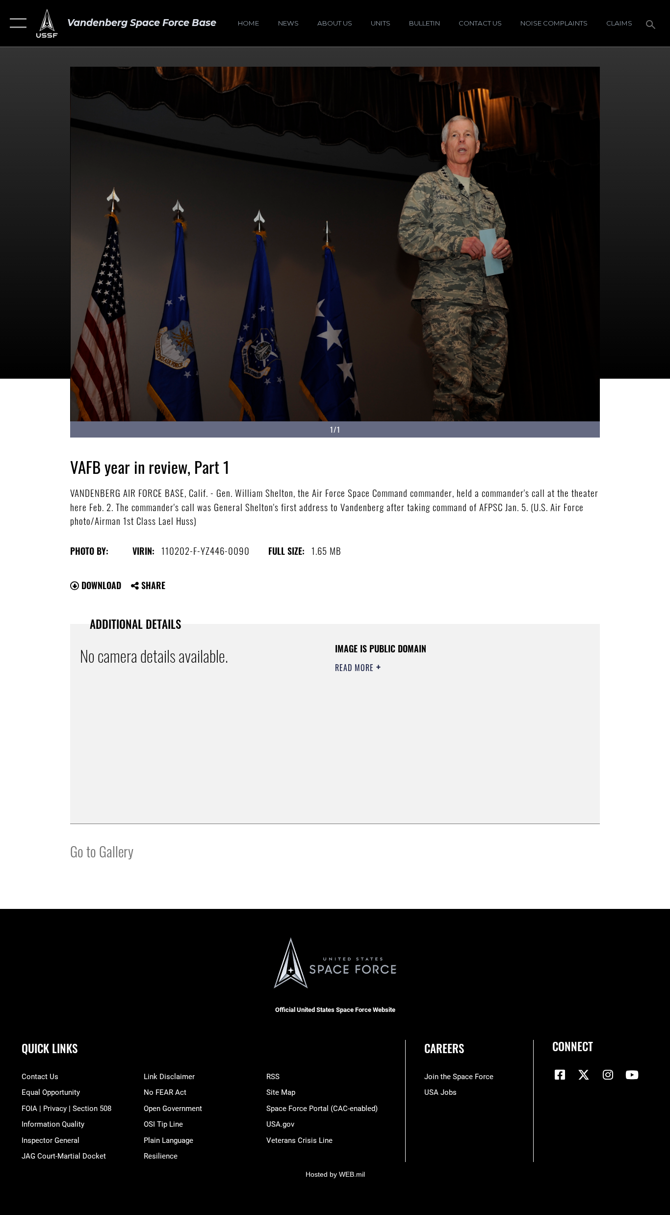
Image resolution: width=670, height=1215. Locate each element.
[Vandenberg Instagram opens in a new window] (607, 1074)
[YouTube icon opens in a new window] (631, 1074)
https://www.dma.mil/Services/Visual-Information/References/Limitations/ (450, 743)
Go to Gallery (101, 850)
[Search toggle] (652, 23)
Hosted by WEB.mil (335, 1174)
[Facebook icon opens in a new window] (559, 1074)
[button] (16, 23)
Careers (444, 1048)
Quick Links (49, 1048)
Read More (355, 667)
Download (100, 585)
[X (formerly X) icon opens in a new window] (583, 1074)
